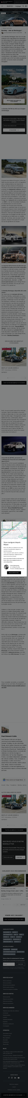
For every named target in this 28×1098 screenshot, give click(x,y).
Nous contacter (13, 572)
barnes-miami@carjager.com (17, 568)
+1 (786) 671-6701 (15, 567)
